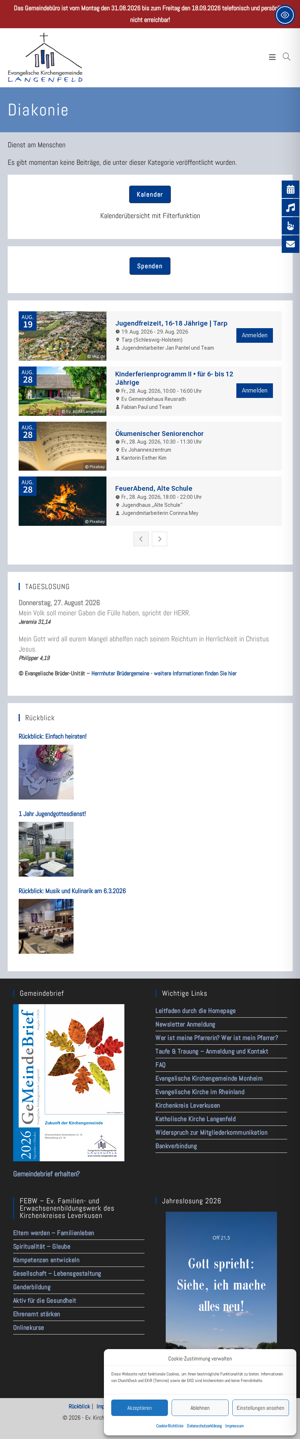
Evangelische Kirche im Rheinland (199, 1091)
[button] (150, 194)
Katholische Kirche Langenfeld (195, 1119)
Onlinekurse (29, 1327)
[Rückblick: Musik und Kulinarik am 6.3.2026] (46, 926)
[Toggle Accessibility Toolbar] (285, 14)
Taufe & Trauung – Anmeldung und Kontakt (211, 1051)
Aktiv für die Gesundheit (44, 1300)
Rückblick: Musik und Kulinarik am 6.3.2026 (72, 890)
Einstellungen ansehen (260, 1407)
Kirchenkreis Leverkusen (187, 1105)
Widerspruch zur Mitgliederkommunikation (211, 1132)
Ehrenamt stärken (37, 1314)
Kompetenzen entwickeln (46, 1260)
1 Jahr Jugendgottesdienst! (52, 813)
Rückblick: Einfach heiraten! (53, 736)
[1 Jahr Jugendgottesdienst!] (46, 849)
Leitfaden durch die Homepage (195, 1010)
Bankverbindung (176, 1146)
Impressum (234, 1426)
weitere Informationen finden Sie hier (195, 673)
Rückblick (79, 1406)
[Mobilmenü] (274, 57)
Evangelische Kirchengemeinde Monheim (209, 1078)
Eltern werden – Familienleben (53, 1233)
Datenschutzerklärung (204, 1426)
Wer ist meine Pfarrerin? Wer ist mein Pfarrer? (216, 1037)
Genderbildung (32, 1287)
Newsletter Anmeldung (185, 1024)
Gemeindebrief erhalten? (46, 1173)
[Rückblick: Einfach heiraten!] (46, 772)
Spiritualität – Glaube (42, 1246)
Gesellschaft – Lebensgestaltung (57, 1273)
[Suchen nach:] (286, 57)
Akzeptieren (139, 1407)
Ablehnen (200, 1407)
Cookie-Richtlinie (169, 1426)
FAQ (160, 1064)
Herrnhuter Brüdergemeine (120, 673)
